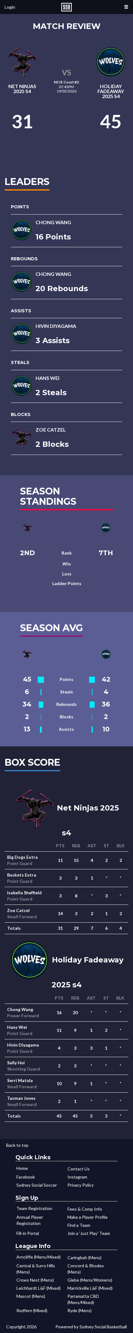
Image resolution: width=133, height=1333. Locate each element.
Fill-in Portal (27, 1233)
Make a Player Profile (87, 1217)
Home (22, 1168)
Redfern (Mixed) (31, 1310)
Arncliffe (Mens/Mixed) (38, 1257)
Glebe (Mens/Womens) (89, 1280)
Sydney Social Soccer (36, 1185)
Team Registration (34, 1208)
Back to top (17, 1145)
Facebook (25, 1176)
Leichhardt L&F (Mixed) (38, 1288)
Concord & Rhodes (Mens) (85, 1268)
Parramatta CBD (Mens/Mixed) (83, 1299)
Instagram (77, 1176)
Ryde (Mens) (79, 1310)
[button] (126, 7)
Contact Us (78, 1168)
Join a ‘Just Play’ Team (88, 1233)
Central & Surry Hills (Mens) (35, 1268)
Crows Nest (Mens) (35, 1280)
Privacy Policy (80, 1185)
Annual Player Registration (29, 1220)
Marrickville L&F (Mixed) (90, 1288)
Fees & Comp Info (84, 1209)
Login (10, 7)
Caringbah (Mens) (84, 1257)
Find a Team (78, 1225)
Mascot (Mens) (30, 1296)
